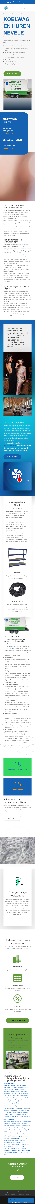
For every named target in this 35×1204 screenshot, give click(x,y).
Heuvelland (6, 1093)
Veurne (14, 1112)
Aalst (4, 1121)
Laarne (13, 1134)
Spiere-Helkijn (20, 1110)
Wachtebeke (22, 1148)
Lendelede (24, 1100)
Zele (28, 1150)
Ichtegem (25, 1093)
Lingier (22, 1201)
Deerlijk (22, 1089)
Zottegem (22, 1152)
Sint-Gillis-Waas (20, 1142)
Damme (5, 1089)
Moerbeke (23, 1138)
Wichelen (12, 1150)
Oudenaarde (7, 1142)
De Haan (11, 1089)
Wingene (23, 1114)
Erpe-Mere (27, 1126)
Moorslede (21, 1104)
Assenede (14, 1121)
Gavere (11, 1128)
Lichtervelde (6, 1102)
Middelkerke (14, 1104)
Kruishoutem (7, 1134)
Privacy (7, 1194)
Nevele (11, 1140)
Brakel (29, 1121)
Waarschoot (6, 1148)
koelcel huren (10, 946)
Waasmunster (15, 1148)
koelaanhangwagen (10, 445)
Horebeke (21, 1130)
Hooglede (13, 1093)
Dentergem (6, 1091)
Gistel (18, 1091)
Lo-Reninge (14, 1102)
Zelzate (5, 1152)
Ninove (16, 1140)
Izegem (17, 1096)
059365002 (17, 1)
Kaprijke (27, 1130)
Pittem (21, 1108)
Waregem (24, 1112)
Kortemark (22, 1098)
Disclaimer (14, 1194)
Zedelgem (6, 1116)
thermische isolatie (10, 648)
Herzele (16, 1130)
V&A (27, 1194)
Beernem (6, 1087)
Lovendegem (17, 1136)
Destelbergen (16, 1126)
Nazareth (6, 1140)
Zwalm (5, 1154)
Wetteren (6, 1150)
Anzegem (13, 1085)
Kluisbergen (6, 1132)
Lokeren (11, 1136)
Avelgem (24, 1085)
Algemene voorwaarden (13, 1192)
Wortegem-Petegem (21, 1150)
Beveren (24, 1121)
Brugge (25, 1087)
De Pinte (13, 1123)
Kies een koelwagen (17, 1020)
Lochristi (5, 1136)
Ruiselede (12, 1110)
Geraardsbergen (22, 1128)
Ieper (4, 1096)
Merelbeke (17, 1138)
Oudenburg (15, 1108)
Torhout (9, 1112)
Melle (11, 1138)
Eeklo (22, 1126)
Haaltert (5, 1130)
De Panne (17, 1089)
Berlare (19, 1121)
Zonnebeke (13, 1116)
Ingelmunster (11, 1096)
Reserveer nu (12, 818)
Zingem (10, 1152)
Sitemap (21, 1194)
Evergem (5, 1128)
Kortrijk (27, 1098)
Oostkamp (20, 1106)
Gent (15, 1128)
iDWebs (26, 1201)
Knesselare (14, 1132)
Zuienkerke (20, 1116)
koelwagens (22, 244)
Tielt (4, 1112)
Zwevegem (27, 1116)
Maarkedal (25, 1136)
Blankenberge (13, 1087)
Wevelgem (11, 1114)
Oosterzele (22, 1140)
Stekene (17, 1146)
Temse (22, 1146)
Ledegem (18, 1100)
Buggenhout (6, 1123)
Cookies (24, 1192)
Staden (27, 1110)
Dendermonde (7, 1126)
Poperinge (26, 1108)
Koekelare (10, 1098)
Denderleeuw (25, 1123)
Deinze (18, 1123)
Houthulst (19, 1093)
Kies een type (12, 73)
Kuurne (5, 1100)
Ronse (13, 1142)
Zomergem (16, 1152)
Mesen (25, 1102)
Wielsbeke (17, 1114)
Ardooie (19, 1085)
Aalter (8, 1121)
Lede (23, 1134)
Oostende (13, 1106)
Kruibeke (20, 1132)
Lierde (27, 1134)
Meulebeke (6, 1104)
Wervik (5, 1114)
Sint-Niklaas (11, 1146)
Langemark (11, 1100)
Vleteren (19, 1112)
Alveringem (6, 1085)
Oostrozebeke (7, 1108)
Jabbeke (22, 1096)
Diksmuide (14, 1091)
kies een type (8, 149)
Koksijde (15, 1098)
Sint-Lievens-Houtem (15, 1144)
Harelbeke (24, 1091)
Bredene (20, 1087)
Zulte (27, 1152)
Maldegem (6, 1138)
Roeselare (6, 1110)
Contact (16, 1177)
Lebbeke (18, 1134)
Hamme (11, 1130)
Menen (20, 1102)
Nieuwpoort (6, 1106)
